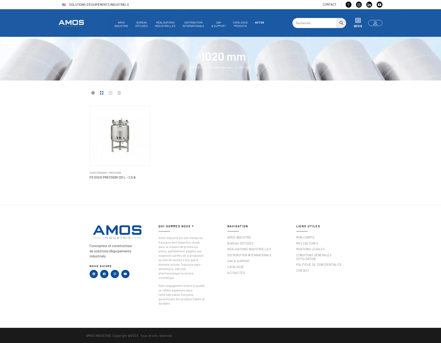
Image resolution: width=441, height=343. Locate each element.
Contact (329, 4)
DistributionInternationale (193, 24)
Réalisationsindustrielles (165, 24)
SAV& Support (218, 24)
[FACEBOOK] (104, 274)
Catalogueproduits (240, 24)
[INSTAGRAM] (115, 274)
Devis (358, 26)
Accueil (196, 67)
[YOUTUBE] (125, 274)
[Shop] (198, 56)
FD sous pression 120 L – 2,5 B (113, 177)
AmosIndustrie (121, 24)
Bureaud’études (141, 24)
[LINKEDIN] (94, 274)
